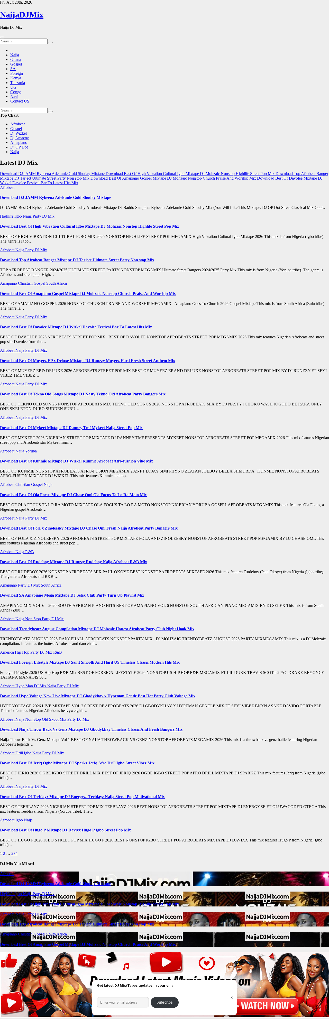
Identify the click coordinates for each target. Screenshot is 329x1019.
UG (13, 87)
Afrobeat (17, 124)
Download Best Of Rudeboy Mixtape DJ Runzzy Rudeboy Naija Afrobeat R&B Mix (73, 562)
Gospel (16, 64)
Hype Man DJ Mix (31, 686)
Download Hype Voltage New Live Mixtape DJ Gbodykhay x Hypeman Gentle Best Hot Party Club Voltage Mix (97, 696)
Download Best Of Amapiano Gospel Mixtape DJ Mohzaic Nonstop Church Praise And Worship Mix (88, 293)
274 (14, 853)
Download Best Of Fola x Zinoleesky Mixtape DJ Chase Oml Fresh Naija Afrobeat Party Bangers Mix (89, 528)
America (7, 652)
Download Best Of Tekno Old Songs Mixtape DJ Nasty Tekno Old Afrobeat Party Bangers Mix (83, 394)
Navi (14, 96)
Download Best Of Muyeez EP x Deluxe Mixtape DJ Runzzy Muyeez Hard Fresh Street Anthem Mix (87, 360)
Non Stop (33, 619)
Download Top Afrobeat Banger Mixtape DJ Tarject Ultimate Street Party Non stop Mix (77, 260)
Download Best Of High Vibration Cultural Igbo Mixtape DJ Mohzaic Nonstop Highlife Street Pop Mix (89, 226)
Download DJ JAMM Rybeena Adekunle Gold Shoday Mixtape (55, 197)
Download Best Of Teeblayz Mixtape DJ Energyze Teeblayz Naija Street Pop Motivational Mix (82, 796)
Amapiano (18, 142)
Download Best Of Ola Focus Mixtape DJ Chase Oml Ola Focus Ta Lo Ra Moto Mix (73, 495)
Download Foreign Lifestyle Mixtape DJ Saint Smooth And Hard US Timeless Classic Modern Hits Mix (90, 662)
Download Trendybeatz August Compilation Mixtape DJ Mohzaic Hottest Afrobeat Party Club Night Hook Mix (97, 629)
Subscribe (164, 1002)
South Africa (56, 283)
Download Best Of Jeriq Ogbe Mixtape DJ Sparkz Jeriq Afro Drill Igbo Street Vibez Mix (77, 763)
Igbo (18, 216)
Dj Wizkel (18, 133)
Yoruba (31, 451)
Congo (15, 92)
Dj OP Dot (19, 147)
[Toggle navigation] (2, 37)
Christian (26, 283)
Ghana (15, 59)
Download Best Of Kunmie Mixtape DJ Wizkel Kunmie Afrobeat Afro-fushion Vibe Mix (76, 461)
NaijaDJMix (21, 14)
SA (13, 69)
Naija (14, 55)
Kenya (15, 78)
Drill (19, 753)
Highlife (7, 216)
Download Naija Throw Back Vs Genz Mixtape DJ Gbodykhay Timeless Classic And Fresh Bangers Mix (91, 729)
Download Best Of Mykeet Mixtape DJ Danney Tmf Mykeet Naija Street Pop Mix (71, 427)
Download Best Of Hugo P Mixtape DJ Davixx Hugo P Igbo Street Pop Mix (65, 830)
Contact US (19, 101)
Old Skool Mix (54, 719)
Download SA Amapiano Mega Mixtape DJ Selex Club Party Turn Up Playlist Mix (72, 595)
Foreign (16, 73)
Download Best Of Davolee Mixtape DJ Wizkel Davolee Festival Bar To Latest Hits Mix (76, 327)
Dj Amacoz (19, 138)
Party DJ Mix (43, 216)
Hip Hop (22, 652)
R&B (29, 552)
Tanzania (17, 82)
